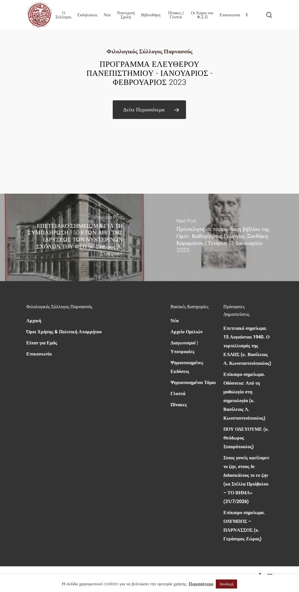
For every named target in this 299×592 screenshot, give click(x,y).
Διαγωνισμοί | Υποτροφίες (184, 347)
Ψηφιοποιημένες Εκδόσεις (187, 367)
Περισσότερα (201, 583)
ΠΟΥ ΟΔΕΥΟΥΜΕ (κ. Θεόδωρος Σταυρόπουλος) (246, 437)
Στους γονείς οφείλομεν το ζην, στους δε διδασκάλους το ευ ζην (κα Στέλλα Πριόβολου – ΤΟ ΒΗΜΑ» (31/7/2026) (246, 479)
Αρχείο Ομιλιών (187, 331)
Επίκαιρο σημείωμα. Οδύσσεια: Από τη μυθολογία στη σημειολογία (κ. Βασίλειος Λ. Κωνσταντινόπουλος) (244, 396)
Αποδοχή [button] (226, 584)
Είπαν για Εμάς (41, 343)
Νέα (175, 320)
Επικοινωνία (39, 354)
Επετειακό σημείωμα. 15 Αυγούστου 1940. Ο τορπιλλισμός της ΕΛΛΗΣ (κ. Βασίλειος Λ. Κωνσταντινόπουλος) (247, 345)
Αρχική (33, 320)
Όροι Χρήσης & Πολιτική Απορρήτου (64, 331)
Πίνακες (179, 404)
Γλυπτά (178, 393)
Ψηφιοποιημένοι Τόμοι (193, 382)
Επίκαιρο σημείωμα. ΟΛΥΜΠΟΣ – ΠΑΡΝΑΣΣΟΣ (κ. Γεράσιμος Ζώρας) (244, 526)
